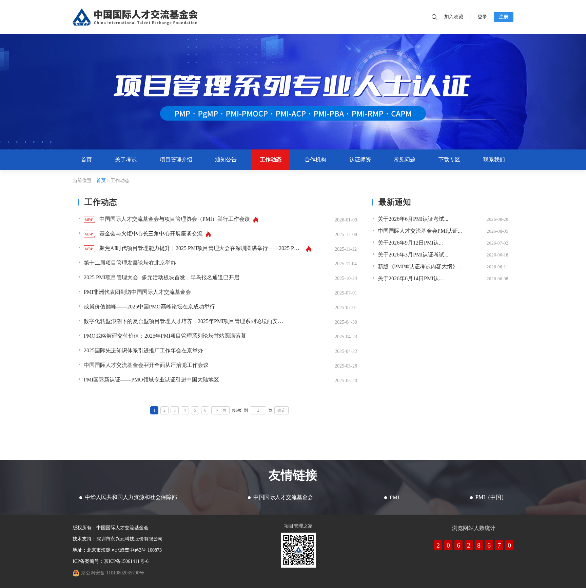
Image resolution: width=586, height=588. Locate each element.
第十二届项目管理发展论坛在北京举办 (130, 263)
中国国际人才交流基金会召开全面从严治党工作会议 (146, 365)
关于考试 (126, 159)
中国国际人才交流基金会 (135, 17)
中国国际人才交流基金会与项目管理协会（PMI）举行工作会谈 (174, 219)
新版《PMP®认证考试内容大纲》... (420, 266)
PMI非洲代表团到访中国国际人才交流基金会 (137, 292)
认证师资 (360, 159)
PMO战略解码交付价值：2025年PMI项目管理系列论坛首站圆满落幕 (165, 336)
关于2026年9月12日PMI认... (410, 243)
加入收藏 (453, 16)
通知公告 (226, 159)
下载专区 (449, 159)
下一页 (220, 410)
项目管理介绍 (176, 159)
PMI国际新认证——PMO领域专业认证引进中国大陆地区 (151, 379)
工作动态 (270, 159)
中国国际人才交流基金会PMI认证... (420, 231)
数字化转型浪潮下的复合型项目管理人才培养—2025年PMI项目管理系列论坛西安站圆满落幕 (185, 321)
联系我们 (494, 159)
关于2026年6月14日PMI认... (410, 278)
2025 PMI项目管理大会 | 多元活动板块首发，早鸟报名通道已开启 (161, 277)
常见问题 (404, 159)
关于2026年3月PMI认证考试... (413, 254)
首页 (86, 159)
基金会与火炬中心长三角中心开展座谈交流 (150, 233)
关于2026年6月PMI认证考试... (413, 219)
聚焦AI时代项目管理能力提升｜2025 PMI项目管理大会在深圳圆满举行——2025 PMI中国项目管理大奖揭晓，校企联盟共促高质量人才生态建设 (201, 248)
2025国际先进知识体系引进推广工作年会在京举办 (143, 350)
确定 (281, 410)
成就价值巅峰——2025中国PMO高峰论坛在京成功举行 (149, 306)
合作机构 (315, 159)
